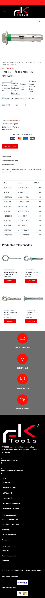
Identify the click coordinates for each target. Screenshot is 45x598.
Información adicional (10, 161)
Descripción (6, 157)
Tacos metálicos (30, 62)
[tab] (22, 157)
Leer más (9, 281)
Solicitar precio (10, 146)
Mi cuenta (5, 540)
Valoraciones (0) (8, 165)
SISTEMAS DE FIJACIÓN (15, 62)
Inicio (4, 62)
